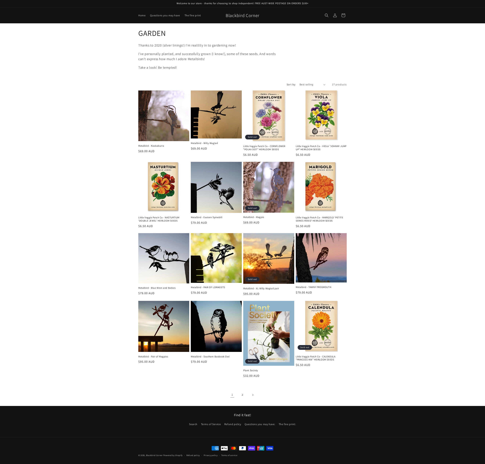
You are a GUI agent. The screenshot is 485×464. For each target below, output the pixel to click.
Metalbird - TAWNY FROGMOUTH (313, 287)
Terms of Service (211, 424)
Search (193, 424)
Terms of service (229, 455)
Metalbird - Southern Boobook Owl (210, 356)
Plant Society (250, 370)
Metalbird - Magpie (253, 217)
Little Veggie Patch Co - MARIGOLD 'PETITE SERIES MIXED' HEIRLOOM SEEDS (319, 219)
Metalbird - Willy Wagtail (204, 143)
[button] (326, 15)
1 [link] (232, 395)
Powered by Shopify (173, 455)
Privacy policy (211, 455)
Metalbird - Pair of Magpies (153, 356)
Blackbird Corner (154, 455)
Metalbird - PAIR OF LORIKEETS (208, 287)
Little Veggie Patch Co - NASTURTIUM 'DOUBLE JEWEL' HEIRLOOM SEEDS (158, 219)
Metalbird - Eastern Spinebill (206, 217)
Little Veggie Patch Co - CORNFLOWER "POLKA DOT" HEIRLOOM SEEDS (264, 148)
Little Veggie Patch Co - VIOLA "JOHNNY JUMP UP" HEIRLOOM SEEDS (321, 148)
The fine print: (287, 424)
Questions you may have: (260, 424)
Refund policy (232, 424)
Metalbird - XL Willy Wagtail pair (261, 288)
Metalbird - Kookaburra (151, 145)
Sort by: (291, 84)
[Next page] (253, 395)
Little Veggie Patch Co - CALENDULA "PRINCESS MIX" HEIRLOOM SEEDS (315, 358)
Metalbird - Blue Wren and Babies (156, 287)
